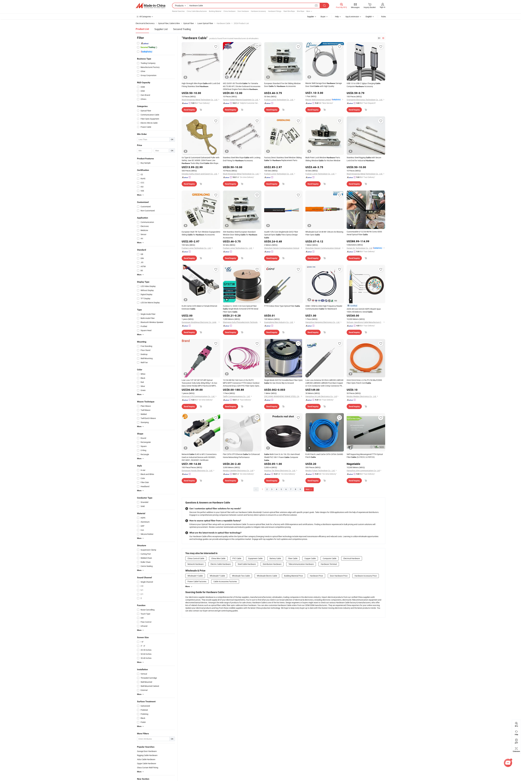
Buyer (323, 16)
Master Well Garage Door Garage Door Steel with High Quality (323, 84)
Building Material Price (293, 575)
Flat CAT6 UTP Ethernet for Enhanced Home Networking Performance (241, 455)
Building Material (215, 11)
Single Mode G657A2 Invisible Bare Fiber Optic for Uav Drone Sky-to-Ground (283, 381)
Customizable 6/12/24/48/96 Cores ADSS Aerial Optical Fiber (364, 233)
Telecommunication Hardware (301, 564)
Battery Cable (275, 558)
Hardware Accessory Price (366, 575)
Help (337, 16)
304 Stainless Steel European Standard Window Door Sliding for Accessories (240, 234)
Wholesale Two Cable (241, 575)
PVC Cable (236, 558)
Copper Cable (310, 558)
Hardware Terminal (329, 564)
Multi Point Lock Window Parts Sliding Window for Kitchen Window (322, 159)
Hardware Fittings (274, 11)
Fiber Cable (292, 558)
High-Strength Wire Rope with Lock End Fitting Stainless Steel (201, 85)
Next (308, 489)
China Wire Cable (218, 558)
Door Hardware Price (338, 575)
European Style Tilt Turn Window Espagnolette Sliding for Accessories (201, 233)
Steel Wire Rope (289, 11)
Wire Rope (300, 11)
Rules (383, 16)
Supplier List (161, 29)
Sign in (382, 7)
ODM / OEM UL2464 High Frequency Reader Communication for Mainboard (323, 307)
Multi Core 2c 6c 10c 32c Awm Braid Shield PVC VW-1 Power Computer (282, 457)
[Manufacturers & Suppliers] (150, 5)
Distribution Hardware (272, 564)
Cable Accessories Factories (225, 581)
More (187, 586)
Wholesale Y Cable (195, 575)
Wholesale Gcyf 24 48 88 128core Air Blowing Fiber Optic (324, 233)
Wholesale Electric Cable (267, 575)
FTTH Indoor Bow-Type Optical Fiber (282, 306)
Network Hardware (196, 564)
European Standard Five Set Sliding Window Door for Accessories (282, 84)
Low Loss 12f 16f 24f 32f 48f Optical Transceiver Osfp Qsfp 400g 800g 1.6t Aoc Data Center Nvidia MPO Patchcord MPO (199, 383)
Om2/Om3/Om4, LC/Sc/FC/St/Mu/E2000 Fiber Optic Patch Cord (364, 381)
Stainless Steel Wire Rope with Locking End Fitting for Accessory (241, 159)
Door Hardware (243, 11)
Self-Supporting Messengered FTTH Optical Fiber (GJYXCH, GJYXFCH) (365, 455)
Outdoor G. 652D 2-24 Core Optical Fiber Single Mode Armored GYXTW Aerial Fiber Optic (240, 309)
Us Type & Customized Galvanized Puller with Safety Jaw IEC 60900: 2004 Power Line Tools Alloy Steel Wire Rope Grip (200, 160)
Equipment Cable (255, 558)
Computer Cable (329, 558)
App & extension (352, 16)
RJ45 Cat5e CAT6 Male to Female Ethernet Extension (199, 307)
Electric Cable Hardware (221, 564)
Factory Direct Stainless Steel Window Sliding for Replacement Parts (283, 159)
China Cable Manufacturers (197, 11)
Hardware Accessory (258, 11)
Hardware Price (316, 575)
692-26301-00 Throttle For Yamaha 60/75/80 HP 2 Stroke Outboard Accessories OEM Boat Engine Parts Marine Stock (241, 86)
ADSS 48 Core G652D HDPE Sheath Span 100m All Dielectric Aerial (364, 310)
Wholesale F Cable (217, 575)
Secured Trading (182, 29)
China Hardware (229, 11)
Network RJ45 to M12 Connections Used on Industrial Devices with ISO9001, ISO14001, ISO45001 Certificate (199, 457)
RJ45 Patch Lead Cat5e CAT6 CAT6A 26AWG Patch (324, 455)
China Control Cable (196, 558)
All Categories (145, 16)
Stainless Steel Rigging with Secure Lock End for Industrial (364, 159)
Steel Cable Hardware (247, 564)
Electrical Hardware (351, 558)
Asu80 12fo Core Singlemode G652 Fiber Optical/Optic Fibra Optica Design (281, 234)
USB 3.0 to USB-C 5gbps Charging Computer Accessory (363, 85)
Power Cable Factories (197, 581)
